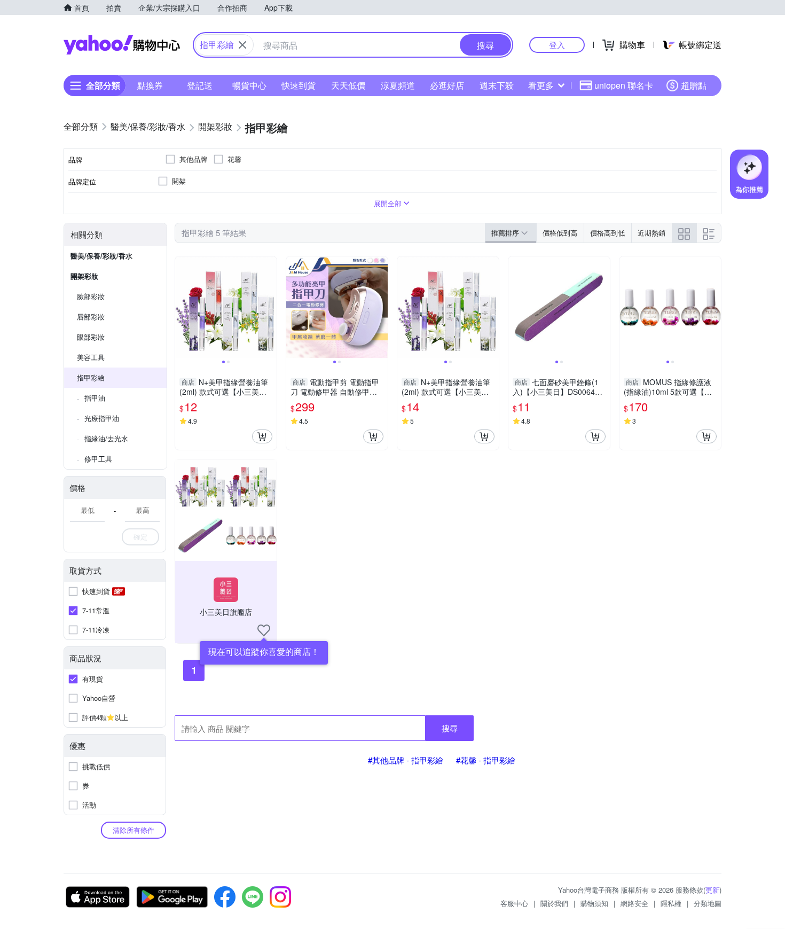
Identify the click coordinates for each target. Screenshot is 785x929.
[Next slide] (270, 307)
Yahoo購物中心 (122, 45)
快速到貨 (298, 85)
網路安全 (634, 903)
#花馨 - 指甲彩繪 (485, 760)
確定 (140, 537)
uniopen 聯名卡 (623, 85)
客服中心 (514, 903)
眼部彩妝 (91, 337)
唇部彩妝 (91, 316)
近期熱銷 (651, 233)
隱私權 (671, 903)
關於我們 (554, 903)
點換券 (150, 85)
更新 (712, 890)
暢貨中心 (249, 85)
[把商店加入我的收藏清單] (263, 630)
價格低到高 (560, 233)
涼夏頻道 (398, 85)
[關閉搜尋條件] (242, 44)
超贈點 (693, 85)
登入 (557, 44)
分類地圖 (707, 903)
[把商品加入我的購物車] (262, 436)
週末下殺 (497, 85)
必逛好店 (447, 85)
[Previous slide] (182, 307)
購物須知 (594, 903)
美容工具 (91, 357)
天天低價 (348, 85)
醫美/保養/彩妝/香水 (101, 256)
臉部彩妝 (91, 296)
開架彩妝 (84, 276)
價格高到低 (607, 233)
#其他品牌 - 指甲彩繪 (405, 760)
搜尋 (450, 727)
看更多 (541, 85)
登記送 (200, 85)
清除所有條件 (133, 830)
